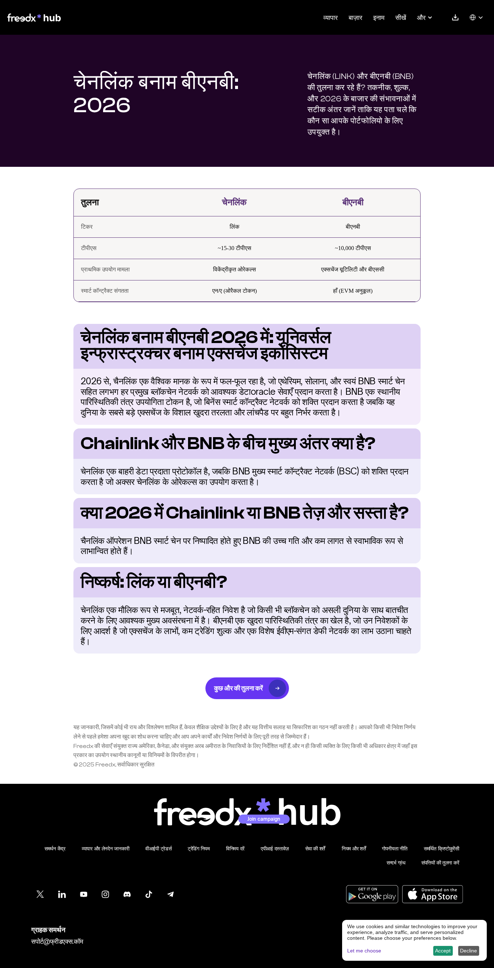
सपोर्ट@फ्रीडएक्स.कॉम (57, 941)
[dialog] (414, 940)
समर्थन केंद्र (54, 848)
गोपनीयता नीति (395, 848)
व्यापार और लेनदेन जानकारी (105, 848)
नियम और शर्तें (354, 848)
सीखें (400, 17)
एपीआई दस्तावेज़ (275, 848)
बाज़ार (355, 17)
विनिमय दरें (235, 848)
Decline (468, 951)
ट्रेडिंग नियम (199, 848)
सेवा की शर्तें (315, 848)
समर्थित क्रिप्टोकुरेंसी (441, 848)
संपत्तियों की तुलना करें (440, 862)
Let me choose (364, 951)
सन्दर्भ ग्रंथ (396, 862)
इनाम (378, 17)
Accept (443, 951)
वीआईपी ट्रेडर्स (158, 848)
